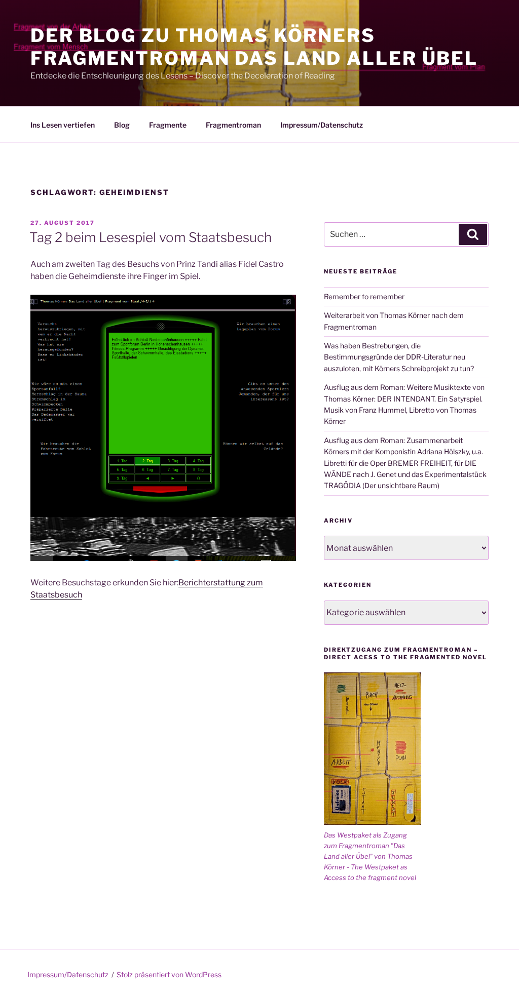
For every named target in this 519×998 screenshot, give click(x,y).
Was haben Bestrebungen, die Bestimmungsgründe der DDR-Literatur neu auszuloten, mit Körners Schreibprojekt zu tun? (399, 357)
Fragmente (168, 125)
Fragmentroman (233, 125)
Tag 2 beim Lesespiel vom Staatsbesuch (150, 237)
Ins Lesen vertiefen (62, 125)
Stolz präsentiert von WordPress (169, 974)
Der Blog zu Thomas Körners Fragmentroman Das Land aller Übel (254, 46)
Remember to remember (364, 296)
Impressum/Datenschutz (321, 125)
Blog (122, 125)
